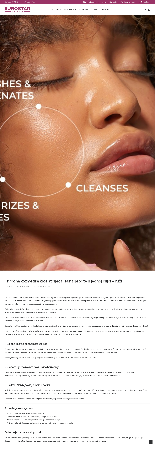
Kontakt (106, 9)
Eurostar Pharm (43, 286)
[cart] (148, 9)
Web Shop (69, 9)
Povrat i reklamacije (109, 2)
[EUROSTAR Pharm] (17, 9)
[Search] (145, 9)
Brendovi (83, 9)
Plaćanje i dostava (90, 2)
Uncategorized (24, 286)
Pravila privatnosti (128, 2)
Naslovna (56, 9)
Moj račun (145, 2)
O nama (95, 9)
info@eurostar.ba (30, 2)
